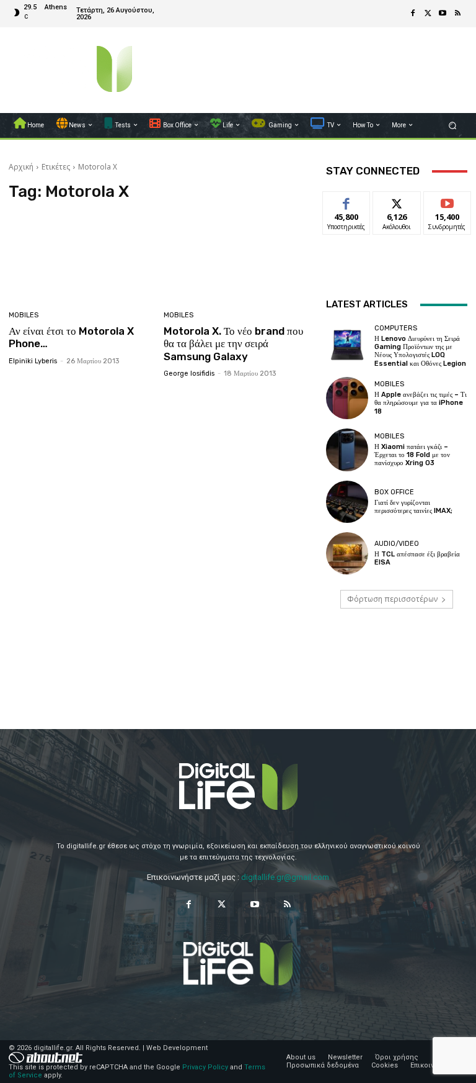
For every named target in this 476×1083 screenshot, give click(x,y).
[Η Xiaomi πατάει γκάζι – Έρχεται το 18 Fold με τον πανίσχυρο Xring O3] (347, 449)
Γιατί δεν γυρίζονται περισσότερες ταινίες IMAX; (413, 507)
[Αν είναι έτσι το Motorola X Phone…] (81, 257)
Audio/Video (396, 543)
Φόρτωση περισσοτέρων (392, 599)
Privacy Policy (205, 1067)
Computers (395, 328)
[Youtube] (442, 13)
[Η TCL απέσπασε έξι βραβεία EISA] (347, 553)
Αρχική (21, 166)
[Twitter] (427, 13)
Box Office (394, 492)
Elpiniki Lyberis (33, 361)
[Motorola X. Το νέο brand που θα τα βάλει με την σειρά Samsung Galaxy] (236, 257)
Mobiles (23, 315)
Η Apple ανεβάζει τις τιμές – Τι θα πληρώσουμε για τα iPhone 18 (420, 403)
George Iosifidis (189, 373)
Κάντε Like (346, 201)
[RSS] (457, 13)
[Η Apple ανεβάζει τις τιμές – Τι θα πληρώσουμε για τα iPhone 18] (347, 398)
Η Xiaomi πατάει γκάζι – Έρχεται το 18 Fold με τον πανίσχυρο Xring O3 (412, 455)
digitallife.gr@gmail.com (285, 877)
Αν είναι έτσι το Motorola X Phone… (71, 337)
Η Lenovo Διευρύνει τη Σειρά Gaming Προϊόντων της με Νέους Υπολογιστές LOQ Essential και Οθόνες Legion (420, 351)
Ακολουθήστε (401, 201)
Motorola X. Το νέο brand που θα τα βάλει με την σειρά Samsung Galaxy (233, 344)
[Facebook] (412, 13)
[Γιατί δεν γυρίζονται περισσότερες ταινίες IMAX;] (347, 502)
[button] (453, 125)
